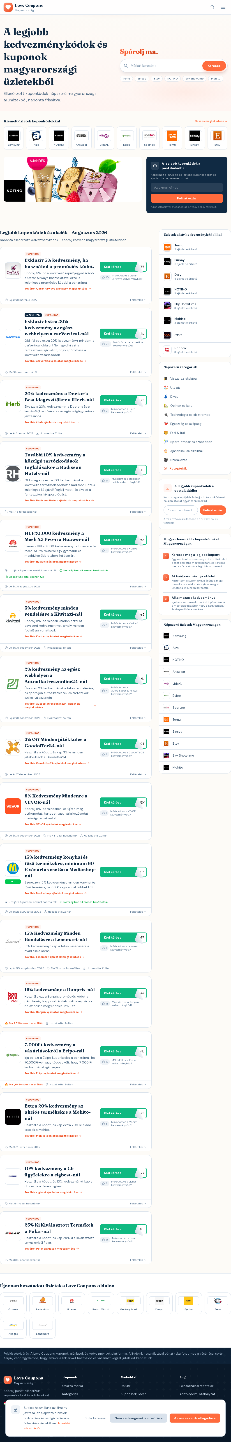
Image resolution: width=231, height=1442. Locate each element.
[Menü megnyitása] (223, 7)
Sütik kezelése (95, 1418)
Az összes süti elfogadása (194, 1418)
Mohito (215, 78)
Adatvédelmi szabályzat (197, 1394)
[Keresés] (212, 7)
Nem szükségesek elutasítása (138, 1418)
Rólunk (126, 1386)
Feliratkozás (186, 198)
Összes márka (72, 1386)
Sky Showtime (194, 78)
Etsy (157, 78)
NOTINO (172, 78)
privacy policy (196, 206)
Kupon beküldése (133, 1394)
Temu (126, 78)
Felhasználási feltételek (197, 1386)
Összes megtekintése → (211, 121)
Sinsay (142, 78)
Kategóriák (70, 1394)
